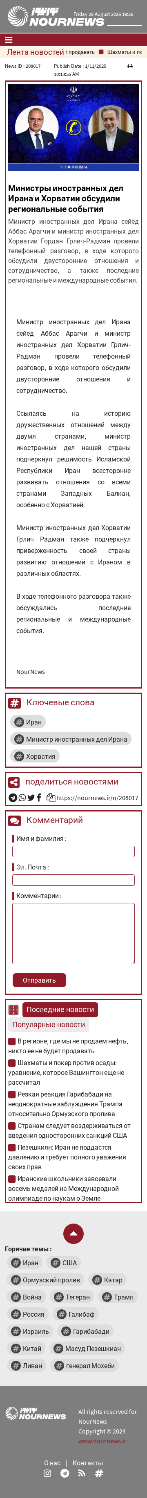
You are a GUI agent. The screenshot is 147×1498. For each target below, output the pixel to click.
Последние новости (60, 1009)
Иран (34, 722)
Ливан (32, 1366)
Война (32, 1297)
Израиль (36, 1331)
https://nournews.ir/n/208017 (97, 798)
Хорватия (41, 756)
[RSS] (81, 1473)
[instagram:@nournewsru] (47, 1473)
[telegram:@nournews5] (64, 1473)
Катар (113, 1280)
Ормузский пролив (51, 1280)
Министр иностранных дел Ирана (76, 739)
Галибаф (82, 1314)
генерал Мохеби (90, 1366)
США (69, 1263)
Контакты (88, 1463)
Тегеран (78, 1297)
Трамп (124, 1297)
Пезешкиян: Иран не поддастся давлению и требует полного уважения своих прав (67, 1157)
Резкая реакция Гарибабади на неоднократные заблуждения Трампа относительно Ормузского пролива (65, 1104)
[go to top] (73, 1234)
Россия (34, 1314)
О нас (52, 1463)
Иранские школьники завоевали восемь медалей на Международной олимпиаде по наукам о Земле (63, 1188)
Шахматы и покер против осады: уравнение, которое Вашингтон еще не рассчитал (66, 1072)
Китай (32, 1348)
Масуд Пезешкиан (93, 1348)
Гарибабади (91, 1331)
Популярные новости (48, 1024)
